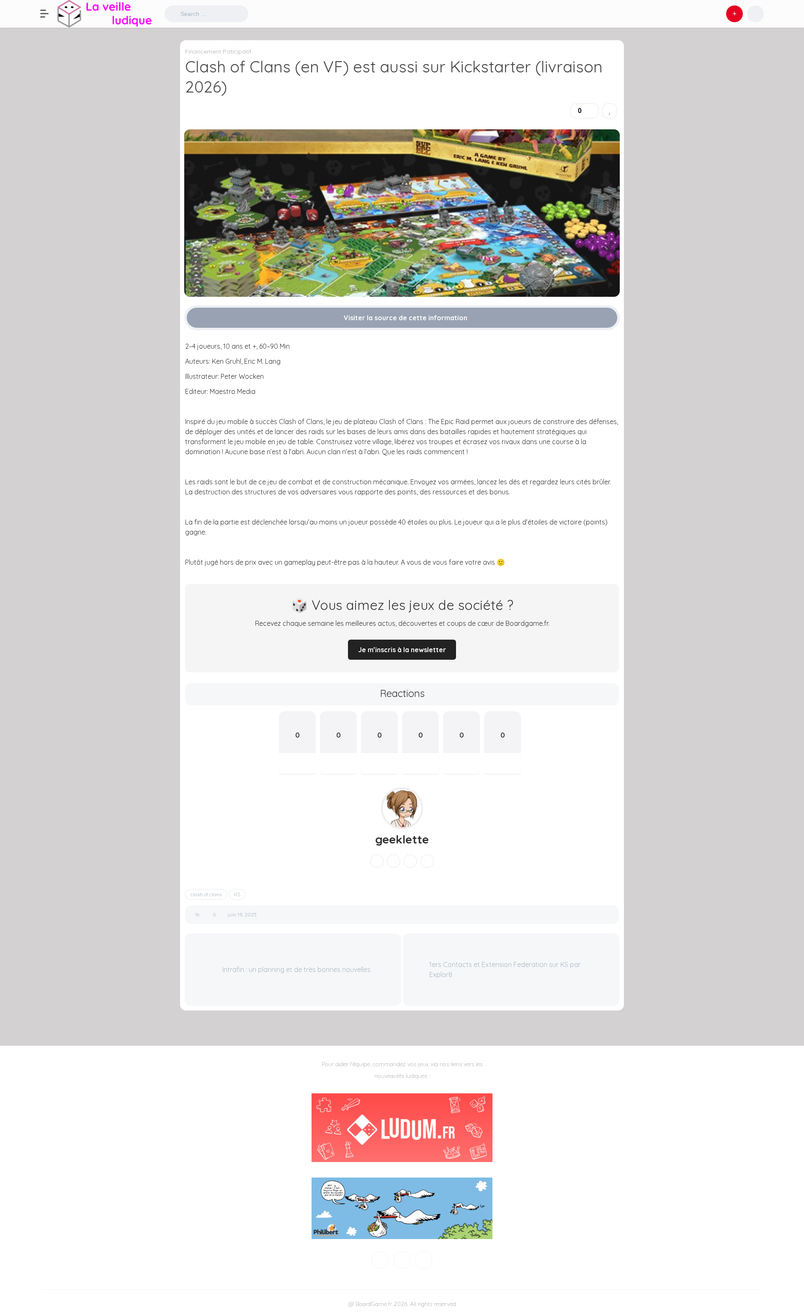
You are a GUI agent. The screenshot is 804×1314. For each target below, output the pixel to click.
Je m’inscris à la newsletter (402, 649)
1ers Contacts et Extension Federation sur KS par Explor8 (505, 969)
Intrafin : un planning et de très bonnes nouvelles (296, 969)
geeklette (402, 839)
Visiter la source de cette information (404, 318)
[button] (48, 13)
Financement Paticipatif (218, 51)
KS (237, 894)
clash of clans (206, 894)
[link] (609, 110)
